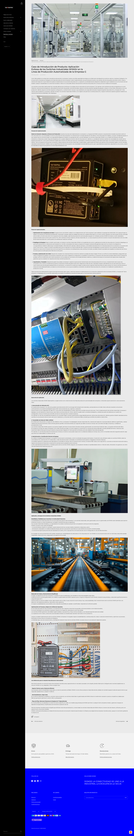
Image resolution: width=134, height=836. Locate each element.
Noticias (41, 60)
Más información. (70, 757)
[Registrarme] (125, 797)
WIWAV (44, 828)
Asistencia (33, 799)
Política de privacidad (35, 802)
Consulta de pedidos (57, 797)
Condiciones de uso (35, 804)
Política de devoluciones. (106, 757)
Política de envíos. (35, 757)
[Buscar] (21, 831)
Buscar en (33, 797)
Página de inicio (34, 60)
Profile (54, 799)
